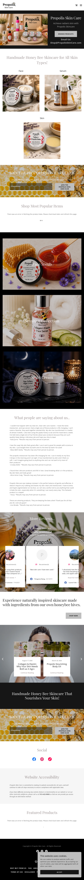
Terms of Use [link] (17, 872)
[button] (81, 5)
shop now (73, 616)
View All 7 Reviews (42, 542)
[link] (9, 5)
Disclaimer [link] (30, 872)
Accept (59, 872)
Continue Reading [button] (27, 673)
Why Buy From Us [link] (18, 868)
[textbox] (31, 187)
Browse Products (66, 34)
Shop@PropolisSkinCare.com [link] (65, 42)
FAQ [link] (30, 868)
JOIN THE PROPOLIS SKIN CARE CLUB (65, 187)
